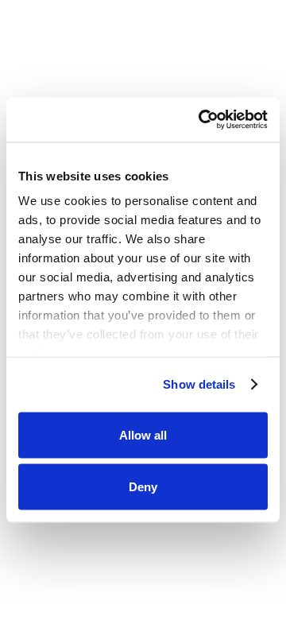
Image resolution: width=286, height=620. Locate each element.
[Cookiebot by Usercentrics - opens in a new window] (202, 120)
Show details (199, 384)
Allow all (143, 434)
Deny (143, 487)
